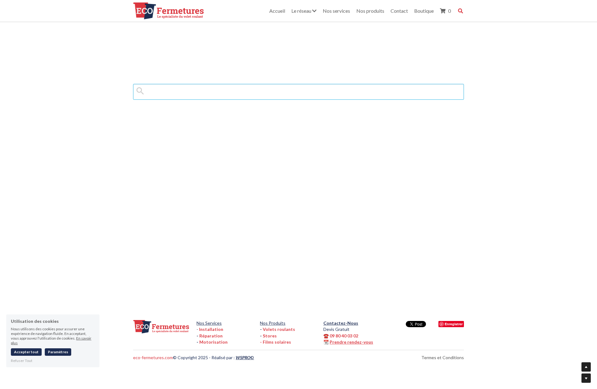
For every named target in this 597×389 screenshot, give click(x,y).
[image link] (168, 10)
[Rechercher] (460, 11)
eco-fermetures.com (153, 357)
